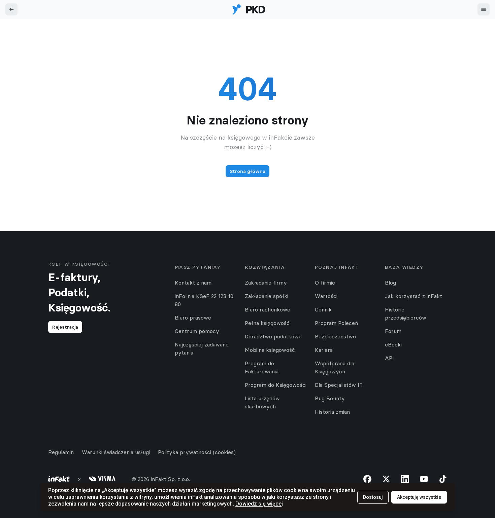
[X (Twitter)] (386, 479)
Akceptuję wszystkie (419, 497)
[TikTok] (443, 479)
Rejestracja (65, 327)
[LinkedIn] (405, 479)
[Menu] (483, 9)
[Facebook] (367, 479)
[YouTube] (424, 479)
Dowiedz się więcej (259, 504)
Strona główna (247, 171)
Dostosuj (373, 497)
